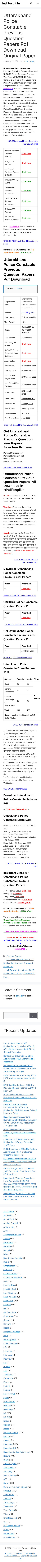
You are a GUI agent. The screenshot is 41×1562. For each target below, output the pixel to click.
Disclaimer (18, 1553)
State (5, 1483)
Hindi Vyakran (9, 1339)
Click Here (26, 163)
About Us (9, 1553)
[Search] (33, 1015)
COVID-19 (7, 1270)
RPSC (6, 1460)
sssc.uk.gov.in (28, 312)
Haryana (7, 1324)
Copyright (25, 1556)
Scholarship (8, 1467)
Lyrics (6, 1398)
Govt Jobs (8, 1316)
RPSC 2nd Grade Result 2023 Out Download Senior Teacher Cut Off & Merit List (19, 1088)
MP (4, 1413)
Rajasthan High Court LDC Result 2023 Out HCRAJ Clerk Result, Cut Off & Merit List (19, 1171)
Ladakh (6, 1386)
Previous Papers (13, 956)
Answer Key (8, 1227)
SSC (5, 1479)
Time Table (8, 1510)
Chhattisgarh (9, 1266)
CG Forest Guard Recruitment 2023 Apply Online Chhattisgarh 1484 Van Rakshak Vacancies (19, 1162)
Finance (7, 1304)
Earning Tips (9, 1285)
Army (5, 1231)
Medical (7, 1405)
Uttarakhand (9, 1537)
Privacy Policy (30, 1553)
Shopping (7, 1471)
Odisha (6, 1425)
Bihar (5, 1254)
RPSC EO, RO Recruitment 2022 (17, 658)
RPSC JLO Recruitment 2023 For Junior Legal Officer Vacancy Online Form (19, 1133)
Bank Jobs (8, 1242)
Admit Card (8, 1219)
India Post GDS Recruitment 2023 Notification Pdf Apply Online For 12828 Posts (18, 1142)
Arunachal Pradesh (12, 1235)
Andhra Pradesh (10, 1223)
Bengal (6, 1250)
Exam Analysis (10, 1297)
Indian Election (10, 1343)
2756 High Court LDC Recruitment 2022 (21, 425)
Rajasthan (8, 1444)
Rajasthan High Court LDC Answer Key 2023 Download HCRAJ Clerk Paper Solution (19, 1197)
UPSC (6, 1529)
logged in (19, 996)
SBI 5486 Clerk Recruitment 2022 (17, 467)
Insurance (7, 1351)
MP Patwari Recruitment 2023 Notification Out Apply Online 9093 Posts (19, 973)
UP (4, 1522)
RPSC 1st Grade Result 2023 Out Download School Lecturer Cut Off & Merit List (20, 1098)
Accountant (8, 1211)
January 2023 (27, 404)
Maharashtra (9, 1401)
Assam (6, 1238)
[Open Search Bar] (31, 3)
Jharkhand (8, 1374)
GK (4, 1308)
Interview (7, 1359)
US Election (8, 1533)
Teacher (7, 1498)
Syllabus (7, 1491)
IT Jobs (6, 1367)
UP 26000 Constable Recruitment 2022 (21, 624)
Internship (7, 1355)
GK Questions (9, 1312)
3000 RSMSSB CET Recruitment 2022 (19, 595)
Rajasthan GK (9, 1448)
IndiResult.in (11, 3)
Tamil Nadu (8, 1495)
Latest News (9, 1394)
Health (6, 1328)
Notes (6, 1421)
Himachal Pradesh (11, 1332)
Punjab (6, 1436)
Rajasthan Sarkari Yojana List (16, 1452)
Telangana (8, 1506)
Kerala (6, 1382)
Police (6, 1429)
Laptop (6, 1390)
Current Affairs (10, 1273)
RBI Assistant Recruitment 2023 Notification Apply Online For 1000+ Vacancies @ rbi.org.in (19, 1068)
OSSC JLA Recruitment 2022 (25, 725)
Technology (8, 1502)
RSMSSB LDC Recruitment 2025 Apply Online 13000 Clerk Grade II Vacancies (18, 1059)
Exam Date (8, 1301)
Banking (7, 1246)
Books (6, 1262)
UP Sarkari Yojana (11, 1526)
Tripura (6, 1514)
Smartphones (9, 1475)
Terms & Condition (12, 1556)
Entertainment (9, 1293)
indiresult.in (14, 226)
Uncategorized (10, 1518)
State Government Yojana (15, 1487)
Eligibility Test (9, 1289)
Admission (8, 1215)
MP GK (6, 1417)
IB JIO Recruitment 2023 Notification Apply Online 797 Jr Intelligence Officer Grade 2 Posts (20, 1152)
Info (5, 1347)
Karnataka (8, 1378)
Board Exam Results (12, 1258)
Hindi (5, 1335)
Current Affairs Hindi (12, 1277)
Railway (6, 1440)
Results (6, 1456)
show (19, 288)
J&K (5, 1370)
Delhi (5, 1281)
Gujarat (6, 1320)
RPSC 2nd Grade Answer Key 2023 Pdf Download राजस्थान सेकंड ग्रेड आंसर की (19, 1078)
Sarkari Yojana (10, 1463)
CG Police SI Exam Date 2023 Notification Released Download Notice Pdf (18, 963)
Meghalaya (8, 1409)
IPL (4, 1363)
